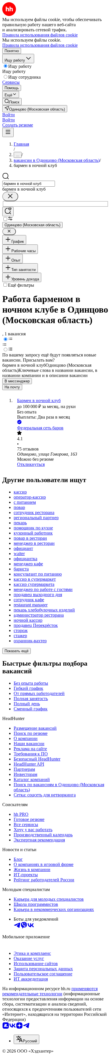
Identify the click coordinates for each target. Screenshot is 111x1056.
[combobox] (28, 184)
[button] (8, 114)
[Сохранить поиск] (8, 211)
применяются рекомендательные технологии (50, 991)
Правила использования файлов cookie (40, 45)
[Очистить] (10, 196)
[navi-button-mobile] (8, 132)
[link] (12, 101)
